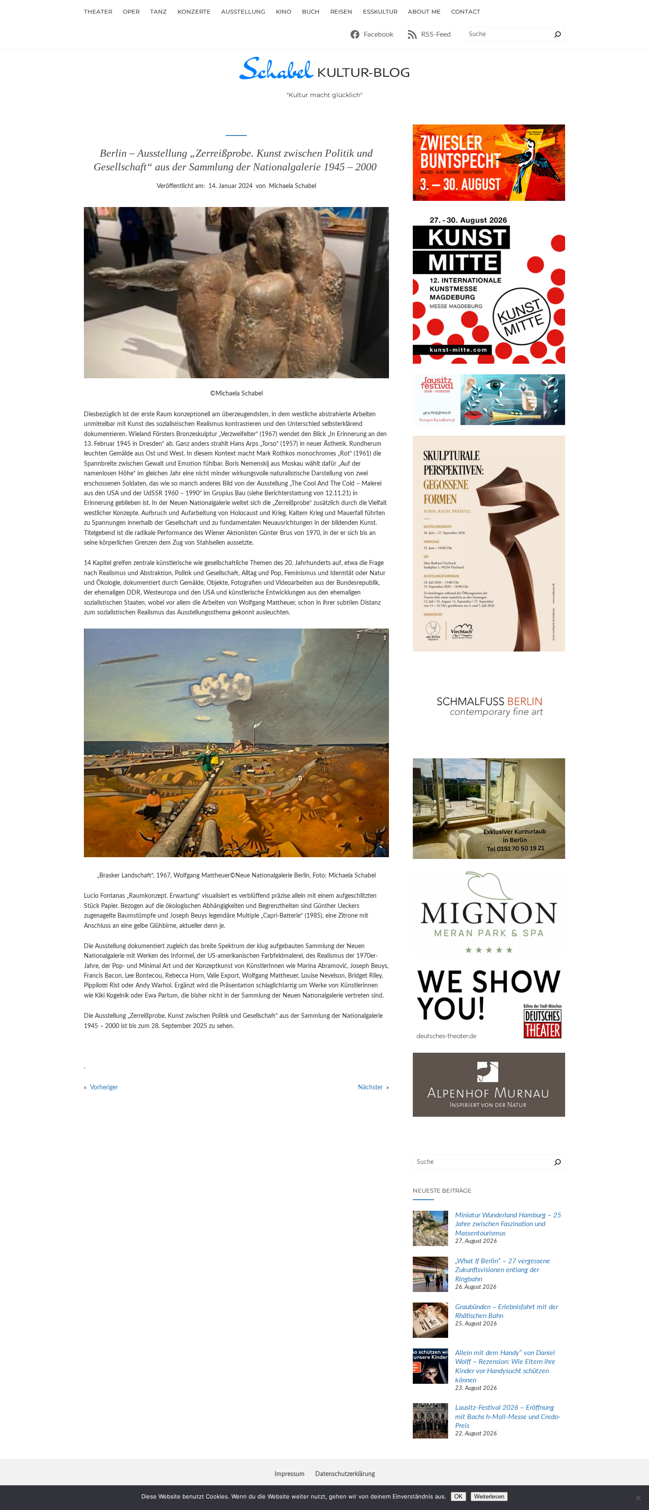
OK (458, 1496)
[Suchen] (557, 34)
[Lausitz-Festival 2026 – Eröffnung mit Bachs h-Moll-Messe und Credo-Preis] (430, 1422)
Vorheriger (104, 1087)
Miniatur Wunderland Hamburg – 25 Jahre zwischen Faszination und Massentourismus (508, 1224)
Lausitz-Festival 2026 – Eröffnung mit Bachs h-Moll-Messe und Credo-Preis (508, 1417)
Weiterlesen (489, 1496)
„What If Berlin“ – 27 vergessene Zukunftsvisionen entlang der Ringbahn (502, 1270)
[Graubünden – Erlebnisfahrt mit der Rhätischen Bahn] (430, 1322)
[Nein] (638, 1497)
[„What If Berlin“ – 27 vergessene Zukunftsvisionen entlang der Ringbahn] (430, 1276)
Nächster (370, 1087)
